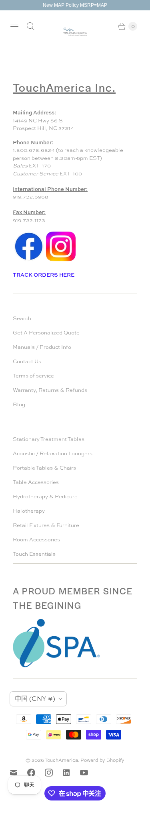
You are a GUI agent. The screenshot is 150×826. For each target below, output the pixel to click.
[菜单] (14, 26)
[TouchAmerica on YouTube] (89, 772)
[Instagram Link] (61, 260)
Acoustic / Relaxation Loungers (52, 453)
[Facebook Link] (29, 260)
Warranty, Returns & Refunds (50, 390)
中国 (35, 698)
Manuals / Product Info (42, 347)
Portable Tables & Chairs (44, 467)
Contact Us (27, 361)
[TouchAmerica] (75, 31)
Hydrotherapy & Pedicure (45, 496)
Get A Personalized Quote (46, 332)
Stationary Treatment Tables (48, 439)
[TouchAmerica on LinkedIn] (71, 772)
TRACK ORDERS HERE (44, 274)
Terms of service (33, 375)
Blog (19, 404)
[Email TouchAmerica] (18, 772)
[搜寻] (30, 26)
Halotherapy (29, 510)
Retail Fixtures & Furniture (46, 525)
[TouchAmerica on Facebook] (36, 772)
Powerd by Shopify (102, 760)
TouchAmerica (61, 760)
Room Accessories (36, 539)
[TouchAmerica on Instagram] (53, 772)
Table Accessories (36, 482)
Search (22, 318)
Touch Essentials (34, 554)
